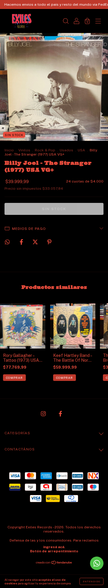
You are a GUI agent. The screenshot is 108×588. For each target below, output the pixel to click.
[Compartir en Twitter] (35, 241)
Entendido (91, 581)
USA (81, 150)
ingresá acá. (54, 547)
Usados (66, 150)
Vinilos (24, 150)
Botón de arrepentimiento (54, 551)
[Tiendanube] (54, 563)
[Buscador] (66, 21)
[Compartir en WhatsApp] (7, 242)
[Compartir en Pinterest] (49, 241)
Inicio (9, 150)
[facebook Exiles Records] (60, 413)
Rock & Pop (45, 150)
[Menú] (98, 21)
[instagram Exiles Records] (44, 413)
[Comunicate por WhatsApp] (97, 563)
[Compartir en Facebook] (22, 241)
